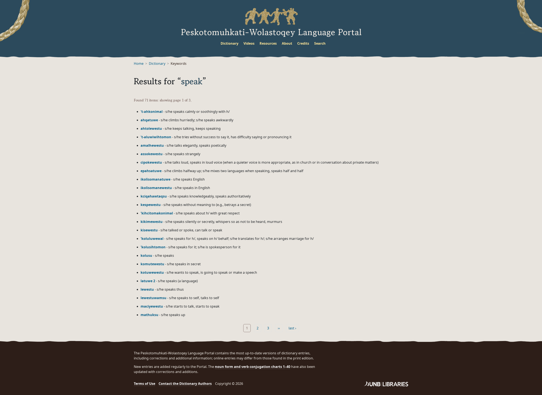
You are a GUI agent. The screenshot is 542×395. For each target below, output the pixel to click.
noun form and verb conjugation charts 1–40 (252, 366)
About (287, 43)
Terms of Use (144, 383)
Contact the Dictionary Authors (185, 383)
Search (320, 43)
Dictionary (229, 43)
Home (139, 63)
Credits (303, 43)
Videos (248, 43)
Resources (268, 43)
